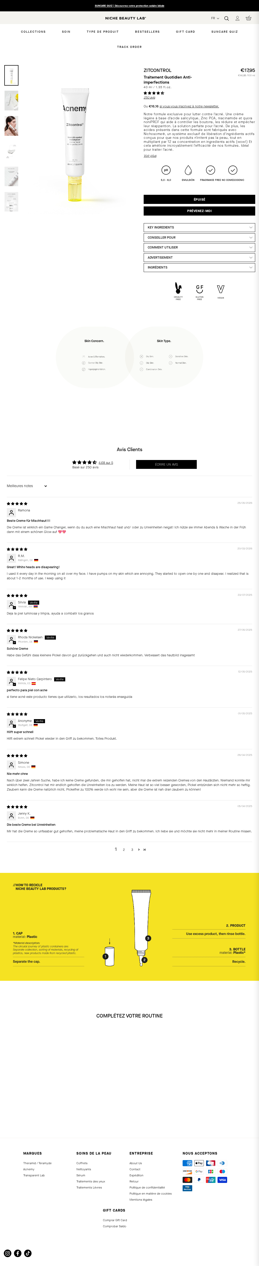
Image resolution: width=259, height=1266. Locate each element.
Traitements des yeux (90, 1181)
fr (213, 18)
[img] (17, 504)
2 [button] (124, 850)
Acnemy (28, 1169)
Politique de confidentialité (147, 1187)
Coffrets (82, 1163)
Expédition (136, 1175)
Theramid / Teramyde (37, 1163)
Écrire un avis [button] (166, 464)
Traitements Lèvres (89, 1187)
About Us (136, 1163)
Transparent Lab (34, 1175)
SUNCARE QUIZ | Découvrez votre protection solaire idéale (129, 5)
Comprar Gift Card (115, 1220)
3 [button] (132, 850)
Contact (135, 1169)
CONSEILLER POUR (162, 237)
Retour (134, 1181)
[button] (154, 93)
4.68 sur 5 (106, 463)
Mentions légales (141, 1200)
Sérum (80, 1175)
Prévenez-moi (199, 211)
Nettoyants (83, 1169)
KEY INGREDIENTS (161, 227)
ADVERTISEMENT (160, 257)
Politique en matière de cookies (151, 1194)
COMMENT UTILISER (163, 247)
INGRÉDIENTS (157, 267)
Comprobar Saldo (114, 1226)
